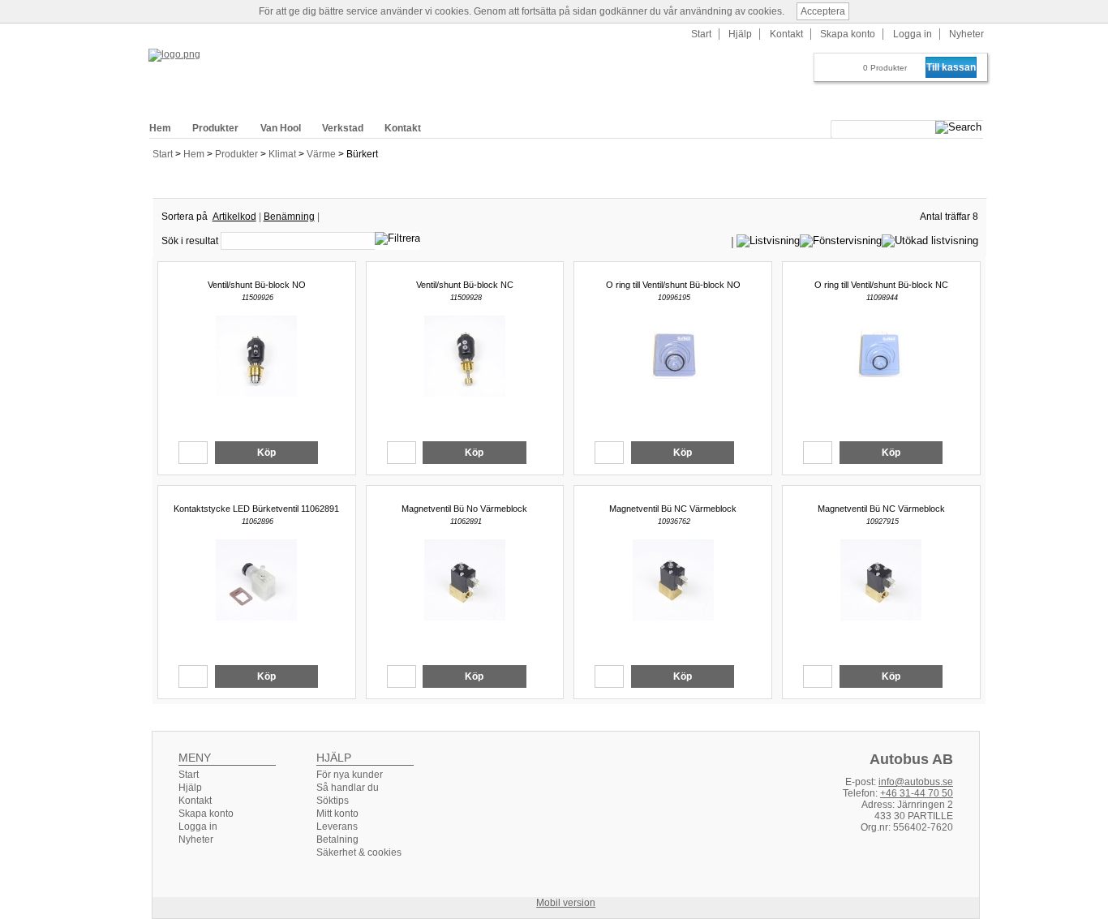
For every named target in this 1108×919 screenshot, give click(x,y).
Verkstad (342, 128)
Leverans (337, 826)
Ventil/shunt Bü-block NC (464, 285)
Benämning (289, 216)
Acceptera (823, 11)
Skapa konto (847, 34)
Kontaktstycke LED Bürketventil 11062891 (256, 508)
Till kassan (951, 67)
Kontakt (786, 34)
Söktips (332, 800)
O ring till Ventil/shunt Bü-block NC (881, 285)
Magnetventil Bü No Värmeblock (464, 508)
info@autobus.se (915, 782)
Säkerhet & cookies (359, 852)
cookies (452, 11)
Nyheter (966, 34)
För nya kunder (349, 774)
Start (162, 154)
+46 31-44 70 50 (916, 793)
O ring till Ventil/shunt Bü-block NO (673, 285)
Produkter (237, 154)
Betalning (337, 839)
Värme (322, 154)
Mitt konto (337, 813)
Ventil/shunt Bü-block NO (257, 285)
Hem (195, 154)
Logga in (912, 34)
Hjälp (740, 34)
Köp (266, 452)
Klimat (283, 154)
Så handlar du (347, 787)
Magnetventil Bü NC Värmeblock (673, 508)
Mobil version (565, 902)
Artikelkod (234, 216)
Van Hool (280, 128)
